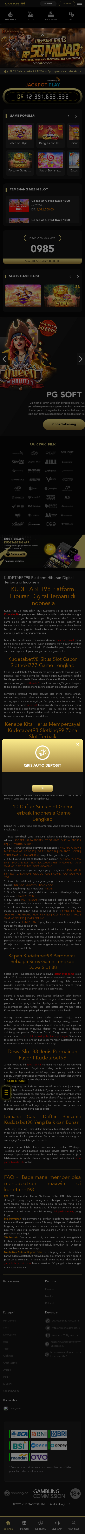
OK (42, 788)
